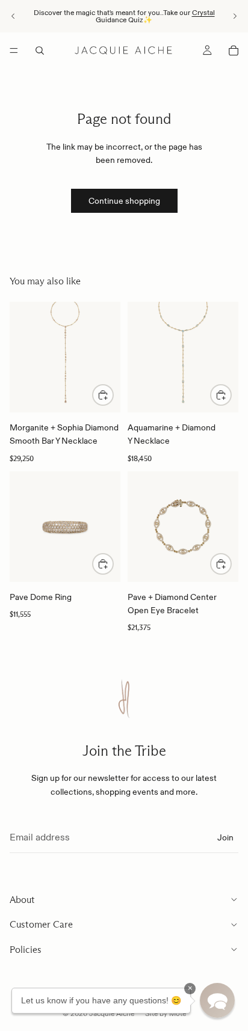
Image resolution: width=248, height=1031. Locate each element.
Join (225, 836)
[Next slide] (235, 16)
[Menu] (14, 50)
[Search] (39, 50)
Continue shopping (124, 200)
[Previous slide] (13, 16)
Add (113, 395)
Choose (113, 563)
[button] (217, 1000)
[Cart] (233, 50)
